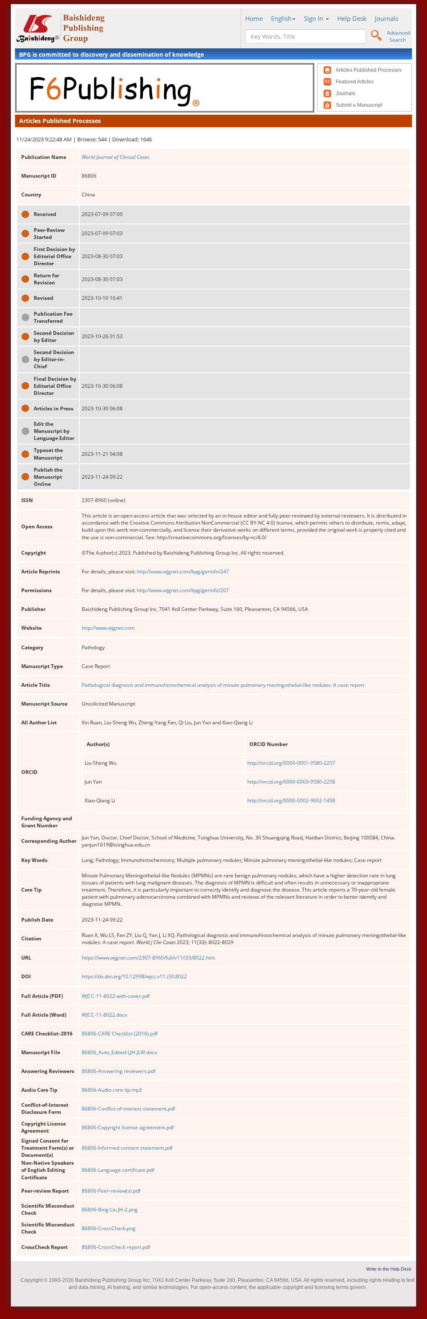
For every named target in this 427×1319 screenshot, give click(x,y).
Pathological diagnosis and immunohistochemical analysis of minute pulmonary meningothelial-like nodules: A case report (223, 684)
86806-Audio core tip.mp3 (112, 1089)
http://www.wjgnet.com (108, 627)
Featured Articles (355, 82)
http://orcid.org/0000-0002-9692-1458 (291, 800)
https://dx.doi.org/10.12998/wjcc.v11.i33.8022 (134, 976)
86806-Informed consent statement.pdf (127, 1147)
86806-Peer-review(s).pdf (111, 1190)
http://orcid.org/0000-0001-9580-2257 (291, 762)
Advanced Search (398, 36)
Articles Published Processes (369, 70)
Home (254, 18)
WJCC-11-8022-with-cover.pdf (116, 996)
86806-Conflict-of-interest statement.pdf (128, 1108)
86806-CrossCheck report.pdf (116, 1247)
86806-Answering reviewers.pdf (119, 1071)
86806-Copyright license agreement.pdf (128, 1127)
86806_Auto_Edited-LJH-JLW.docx (119, 1052)
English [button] (281, 18)
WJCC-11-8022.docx (104, 1014)
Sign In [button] (314, 18)
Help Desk (352, 18)
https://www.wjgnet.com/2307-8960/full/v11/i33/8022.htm (148, 957)
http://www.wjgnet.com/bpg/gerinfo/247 (183, 571)
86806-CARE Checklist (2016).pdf (120, 1033)
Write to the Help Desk (389, 1268)
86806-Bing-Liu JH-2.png (110, 1209)
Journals (386, 18)
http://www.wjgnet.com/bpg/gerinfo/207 (183, 590)
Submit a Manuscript (359, 105)
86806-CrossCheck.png (109, 1228)
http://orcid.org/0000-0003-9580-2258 (291, 781)
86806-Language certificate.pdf (118, 1169)
